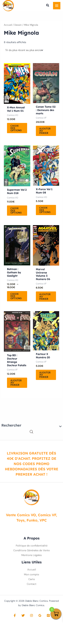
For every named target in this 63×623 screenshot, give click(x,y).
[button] (47, 6)
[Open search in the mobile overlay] (31, 432)
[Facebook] (14, 615)
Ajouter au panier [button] (45, 131)
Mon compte (31, 574)
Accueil (8, 24)
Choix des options (16, 128)
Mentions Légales (31, 555)
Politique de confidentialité (31, 545)
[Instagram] (31, 615)
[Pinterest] (48, 615)
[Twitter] (23, 615)
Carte (31, 579)
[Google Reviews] (39, 615)
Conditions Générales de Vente (31, 550)
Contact (31, 584)
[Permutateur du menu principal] (56, 5)
